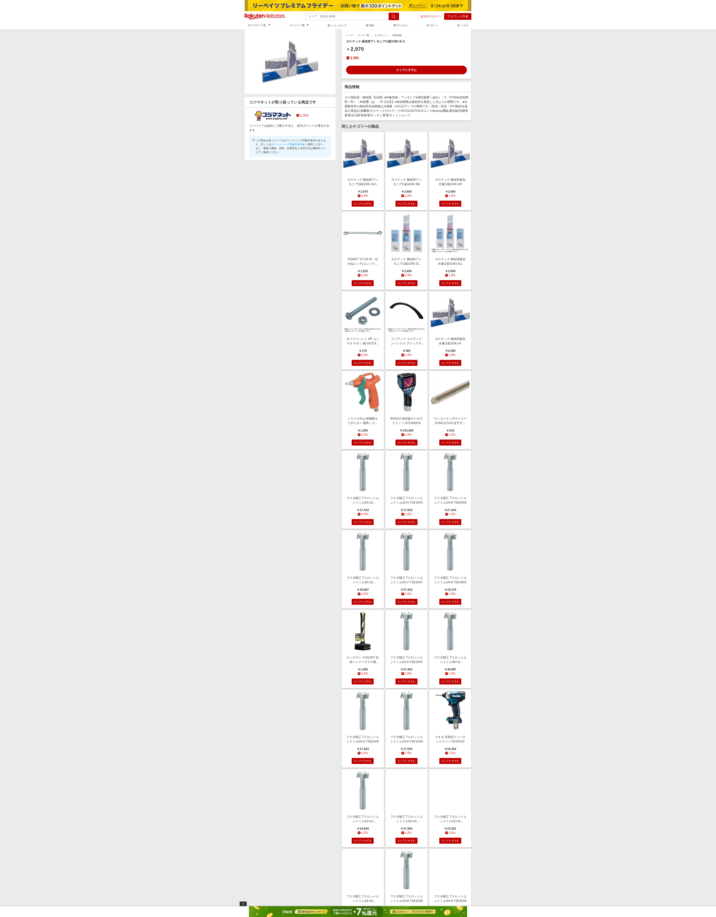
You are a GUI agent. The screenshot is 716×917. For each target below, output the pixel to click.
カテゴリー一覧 (257, 25)
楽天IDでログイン (430, 16)
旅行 (372, 25)
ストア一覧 (363, 35)
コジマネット (380, 35)
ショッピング (339, 25)
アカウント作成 (457, 16)
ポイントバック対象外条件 (286, 144)
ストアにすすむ (406, 69)
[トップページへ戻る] (265, 16)
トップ (349, 35)
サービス (402, 25)
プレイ (434, 25)
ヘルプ (464, 25)
